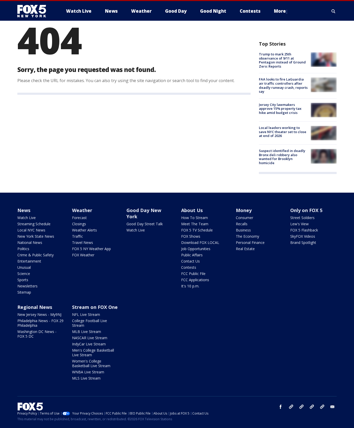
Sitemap (24, 292)
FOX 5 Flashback (304, 230)
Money (244, 210)
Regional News (34, 307)
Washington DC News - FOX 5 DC (36, 334)
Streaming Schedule (34, 223)
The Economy (247, 236)
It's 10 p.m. (190, 286)
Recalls (241, 223)
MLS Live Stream (86, 378)
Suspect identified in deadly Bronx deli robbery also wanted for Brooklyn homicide (282, 156)
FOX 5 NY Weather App (91, 248)
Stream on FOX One (95, 307)
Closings (79, 223)
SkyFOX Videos (302, 236)
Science (23, 273)
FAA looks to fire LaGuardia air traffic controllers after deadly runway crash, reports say (283, 85)
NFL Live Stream (86, 314)
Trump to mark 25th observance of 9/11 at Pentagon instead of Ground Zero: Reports (282, 60)
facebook (281, 407)
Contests (188, 267)
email (332, 407)
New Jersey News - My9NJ (39, 314)
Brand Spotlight (303, 242)
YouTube (312, 407)
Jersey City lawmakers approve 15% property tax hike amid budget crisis (280, 108)
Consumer (244, 217)
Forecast (79, 217)
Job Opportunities (195, 248)
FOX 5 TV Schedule (197, 230)
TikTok (301, 407)
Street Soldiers (302, 217)
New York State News (35, 236)
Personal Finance (250, 242)
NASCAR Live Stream (89, 337)
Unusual (24, 267)
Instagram (291, 407)
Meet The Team (194, 223)
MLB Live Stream (86, 331)
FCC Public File (193, 273)
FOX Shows (190, 236)
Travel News (82, 242)
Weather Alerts (84, 230)
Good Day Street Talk (144, 223)
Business (243, 230)
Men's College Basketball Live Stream (93, 352)
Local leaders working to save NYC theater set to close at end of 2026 (282, 131)
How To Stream (194, 217)
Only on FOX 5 (306, 210)
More (280, 11)
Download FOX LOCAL (200, 242)
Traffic (77, 236)
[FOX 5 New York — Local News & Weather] (34, 11)
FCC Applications (195, 279)
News (23, 210)
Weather (82, 210)
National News (29, 242)
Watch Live (26, 217)
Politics (23, 248)
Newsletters (27, 286)
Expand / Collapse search (333, 11)
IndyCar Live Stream (89, 344)
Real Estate (245, 248)
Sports (22, 279)
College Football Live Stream (89, 323)
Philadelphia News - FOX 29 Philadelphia (40, 323)
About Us (192, 210)
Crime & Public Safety (35, 254)
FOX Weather (83, 254)
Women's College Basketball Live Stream (91, 363)
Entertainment (29, 261)
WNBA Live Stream (88, 371)
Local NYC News (31, 230)
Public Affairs (192, 254)
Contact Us (190, 261)
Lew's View (299, 223)
